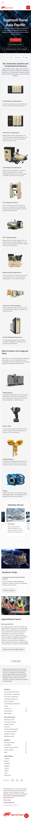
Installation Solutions (9, 734)
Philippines (7, 763)
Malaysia (6, 761)
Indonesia (6, 758)
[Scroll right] (9, 542)
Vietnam (6, 770)
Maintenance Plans (9, 719)
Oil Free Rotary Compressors (12, 694)
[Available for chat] (26, 815)
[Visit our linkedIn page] (12, 780)
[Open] (28, 7)
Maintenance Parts (9, 736)
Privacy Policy (7, 800)
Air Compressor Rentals (10, 731)
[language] (3, 2)
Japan (6, 773)
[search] (28, 2)
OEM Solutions (8, 713)
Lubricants (7, 726)
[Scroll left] (3, 542)
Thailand (6, 768)
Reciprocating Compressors (11, 692)
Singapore (7, 765)
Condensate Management (11, 729)
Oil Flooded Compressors (11, 696)
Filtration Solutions (9, 724)
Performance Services (10, 722)
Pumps (6, 706)
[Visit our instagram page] (21, 780)
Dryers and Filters (9, 701)
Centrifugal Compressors (11, 699)
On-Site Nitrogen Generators (12, 703)
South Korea (7, 775)
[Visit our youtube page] (17, 780)
